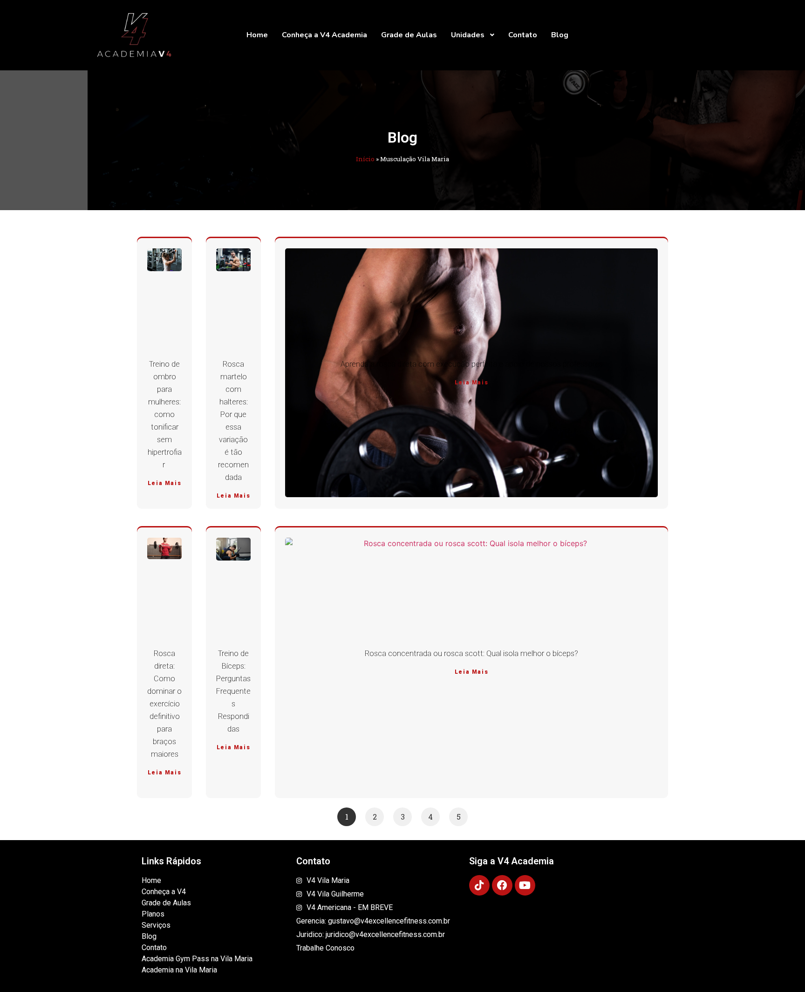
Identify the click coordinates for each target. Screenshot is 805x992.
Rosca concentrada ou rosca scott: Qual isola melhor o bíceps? (471, 653)
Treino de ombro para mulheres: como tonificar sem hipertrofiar (165, 414)
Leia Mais (164, 483)
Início (365, 159)
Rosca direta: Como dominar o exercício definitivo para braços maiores (164, 704)
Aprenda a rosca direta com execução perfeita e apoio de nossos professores (472, 364)
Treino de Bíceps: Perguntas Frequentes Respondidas (233, 691)
